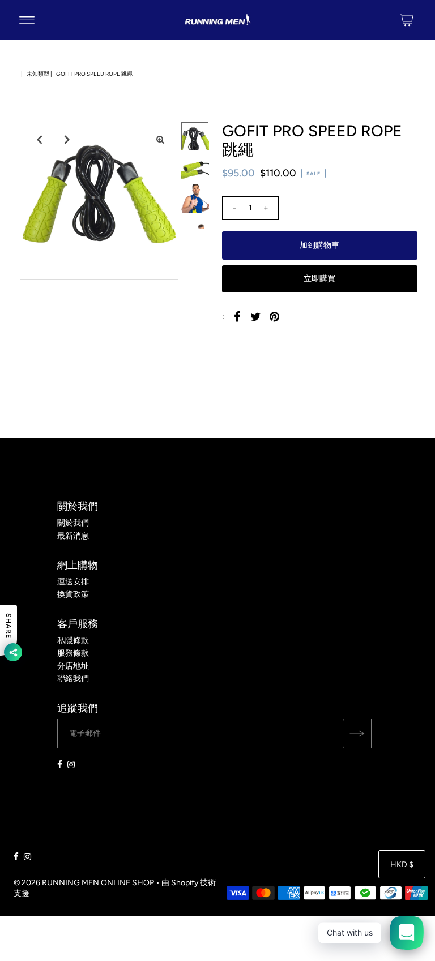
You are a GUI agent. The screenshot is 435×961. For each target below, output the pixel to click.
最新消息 (73, 536)
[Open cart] (406, 20)
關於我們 (73, 523)
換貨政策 (73, 594)
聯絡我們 (73, 678)
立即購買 (319, 278)
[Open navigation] (27, 20)
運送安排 (73, 582)
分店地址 (73, 666)
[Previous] (37, 139)
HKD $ (401, 864)
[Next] (65, 139)
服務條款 (73, 653)
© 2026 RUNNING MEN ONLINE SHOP (84, 882)
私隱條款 (73, 640)
